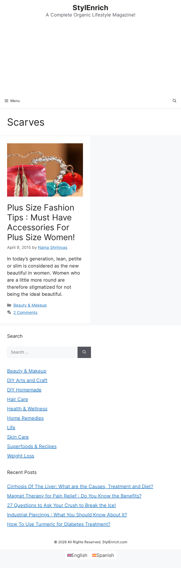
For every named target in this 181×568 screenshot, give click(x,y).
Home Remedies (25, 418)
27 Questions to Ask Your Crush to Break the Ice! (61, 505)
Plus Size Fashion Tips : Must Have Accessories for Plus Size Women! (41, 222)
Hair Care (17, 399)
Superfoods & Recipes (32, 446)
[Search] (84, 352)
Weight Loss (20, 456)
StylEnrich (90, 7)
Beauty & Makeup (30, 305)
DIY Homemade (24, 390)
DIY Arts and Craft (27, 380)
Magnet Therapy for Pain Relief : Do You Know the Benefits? (74, 496)
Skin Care (18, 437)
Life (11, 427)
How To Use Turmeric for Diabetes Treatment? (58, 524)
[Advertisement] (90, 58)
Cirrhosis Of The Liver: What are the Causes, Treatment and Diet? (80, 486)
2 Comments (25, 312)
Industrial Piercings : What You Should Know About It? (67, 515)
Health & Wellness (27, 409)
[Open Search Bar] (174, 101)
